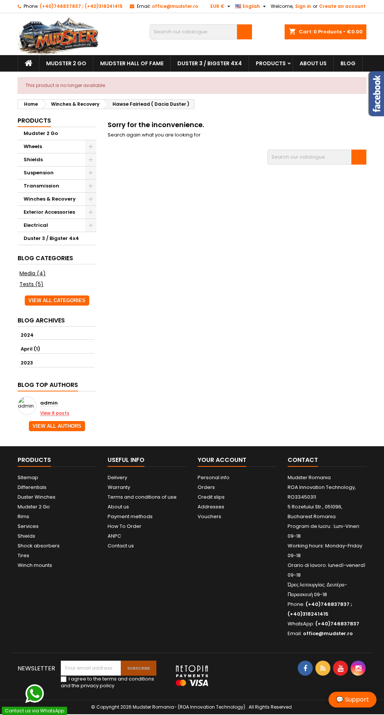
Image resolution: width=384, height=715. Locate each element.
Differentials (32, 487)
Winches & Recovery (50, 198)
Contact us (121, 545)
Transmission (41, 185)
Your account (222, 460)
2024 (27, 335)
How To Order (124, 526)
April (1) (30, 348)
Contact (303, 460)
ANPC (114, 536)
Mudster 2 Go (66, 63)
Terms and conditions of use (142, 497)
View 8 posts (54, 413)
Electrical (36, 225)
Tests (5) (32, 284)
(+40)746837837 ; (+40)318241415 (81, 6)
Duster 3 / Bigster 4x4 (209, 63)
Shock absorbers (39, 545)
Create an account (342, 6)
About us (313, 63)
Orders (206, 487)
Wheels (33, 146)
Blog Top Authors (48, 385)
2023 (27, 362)
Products (271, 63)
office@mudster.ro (175, 6)
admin (49, 403)
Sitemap (28, 477)
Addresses (211, 506)
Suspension (39, 172)
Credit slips (211, 497)
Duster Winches (37, 497)
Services (28, 526)
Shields (33, 159)
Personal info (214, 477)
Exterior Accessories (49, 212)
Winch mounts (35, 565)
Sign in (303, 6)
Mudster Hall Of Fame (132, 63)
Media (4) (33, 273)
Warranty (119, 487)
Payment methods (130, 516)
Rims (23, 516)
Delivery (117, 477)
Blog (348, 63)
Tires (23, 555)
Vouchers (209, 516)
